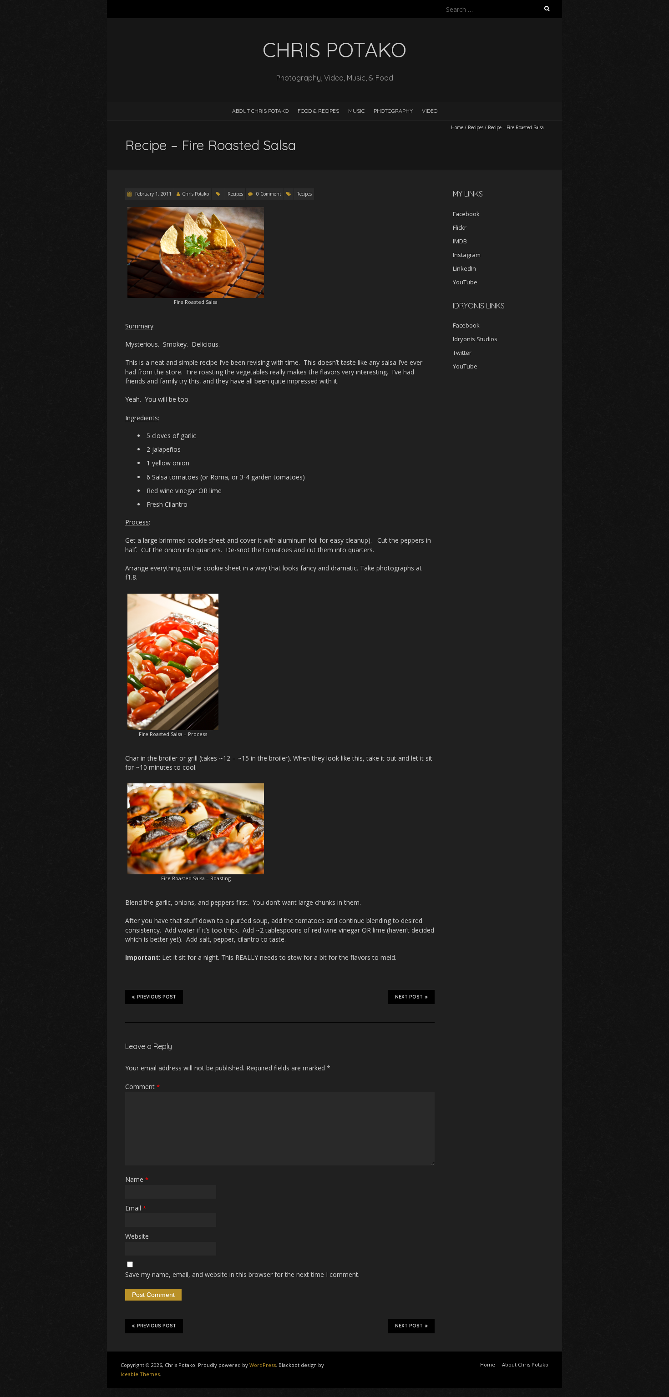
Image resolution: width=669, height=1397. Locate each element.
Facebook (466, 214)
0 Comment (268, 194)
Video (429, 110)
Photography (393, 110)
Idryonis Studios (475, 339)
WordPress (262, 1365)
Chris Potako (195, 194)
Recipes (475, 127)
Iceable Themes (140, 1374)
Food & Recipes (318, 110)
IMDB (460, 241)
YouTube (465, 282)
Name (136, 1179)
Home (457, 127)
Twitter (462, 352)
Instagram (467, 255)
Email (135, 1208)
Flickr (459, 227)
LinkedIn (464, 268)
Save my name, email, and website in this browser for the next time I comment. (242, 1274)
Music (356, 110)
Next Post (409, 997)
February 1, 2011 (153, 194)
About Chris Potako (260, 110)
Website (137, 1236)
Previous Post (156, 997)
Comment (142, 1086)
